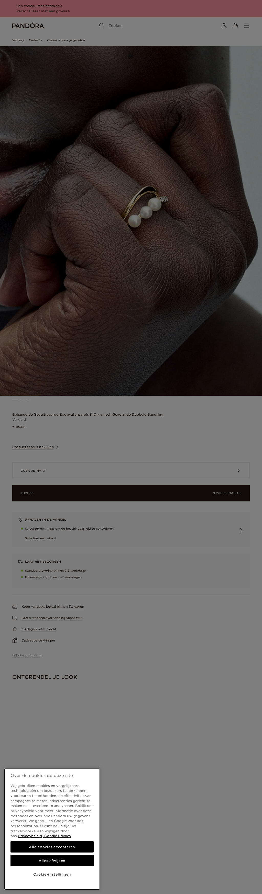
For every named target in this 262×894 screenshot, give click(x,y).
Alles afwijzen (52, 861)
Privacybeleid (30, 836)
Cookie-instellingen (52, 874)
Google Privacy (57, 836)
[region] (52, 829)
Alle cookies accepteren (52, 847)
